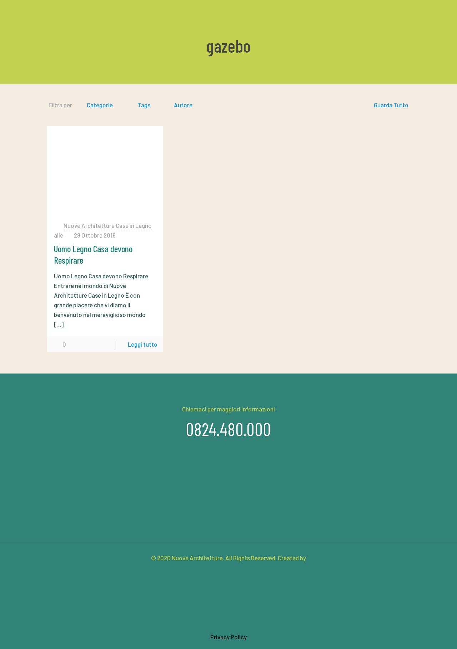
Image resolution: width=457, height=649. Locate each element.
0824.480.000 (228, 429)
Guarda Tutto (391, 104)
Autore (183, 104)
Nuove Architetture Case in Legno (108, 225)
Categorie (100, 104)
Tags (143, 104)
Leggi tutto (142, 344)
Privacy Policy (228, 636)
